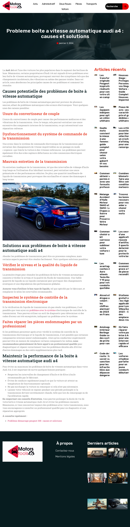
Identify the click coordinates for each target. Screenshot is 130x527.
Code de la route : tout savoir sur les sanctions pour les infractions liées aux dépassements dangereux (108, 364)
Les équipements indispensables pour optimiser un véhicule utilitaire (108, 114)
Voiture (64, 9)
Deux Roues (65, 3)
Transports (91, 3)
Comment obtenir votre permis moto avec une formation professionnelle (108, 180)
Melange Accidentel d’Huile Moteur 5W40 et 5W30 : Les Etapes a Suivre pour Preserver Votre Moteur (106, 209)
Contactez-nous (64, 450)
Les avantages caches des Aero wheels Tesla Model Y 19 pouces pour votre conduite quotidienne (106, 275)
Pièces (78, 3)
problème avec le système (42, 310)
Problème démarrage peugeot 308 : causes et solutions (35, 420)
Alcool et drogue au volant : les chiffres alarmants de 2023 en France (105, 305)
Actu (35, 3)
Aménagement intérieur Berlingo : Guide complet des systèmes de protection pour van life (108, 335)
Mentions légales (65, 456)
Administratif (48, 3)
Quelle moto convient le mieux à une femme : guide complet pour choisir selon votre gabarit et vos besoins (105, 147)
